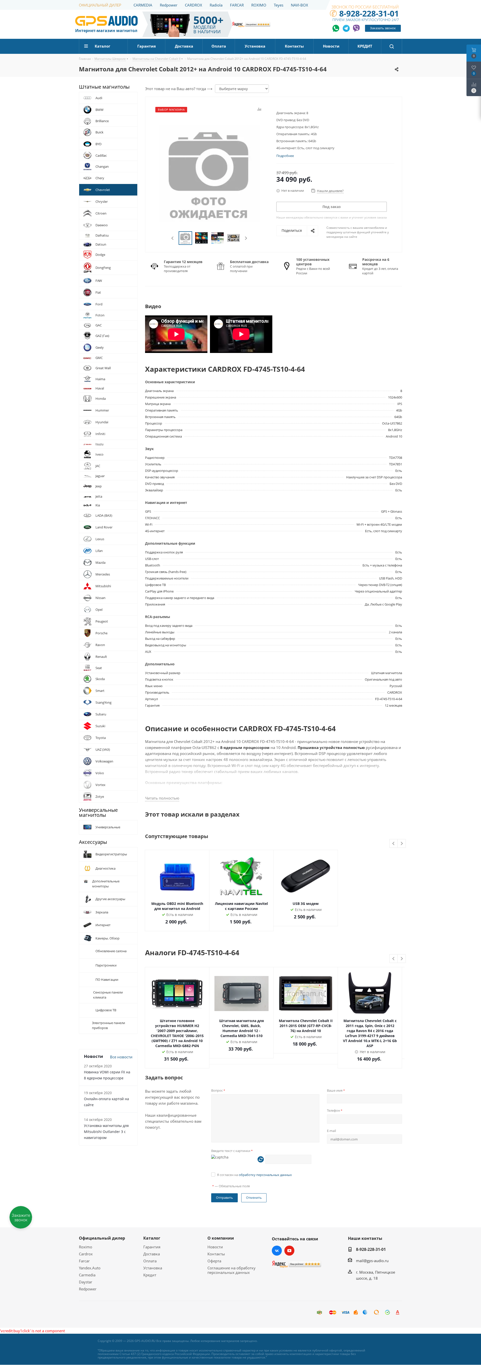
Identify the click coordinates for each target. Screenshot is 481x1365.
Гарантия (151, 1246)
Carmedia (87, 1274)
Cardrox (86, 1253)
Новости (215, 1246)
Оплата (150, 1260)
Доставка (151, 1253)
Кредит (149, 1274)
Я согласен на (254, 1175)
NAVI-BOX (299, 5)
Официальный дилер (102, 1238)
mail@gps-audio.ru (372, 1260)
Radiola (216, 5)
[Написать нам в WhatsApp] (336, 28)
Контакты (216, 1253)
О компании (220, 1238)
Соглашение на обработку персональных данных (231, 1270)
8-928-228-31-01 (369, 13)
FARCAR (237, 5)
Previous (172, 238)
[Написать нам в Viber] (356, 28)
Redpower (168, 5)
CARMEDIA (143, 5)
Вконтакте (277, 1251)
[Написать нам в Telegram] (346, 28)
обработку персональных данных (265, 1175)
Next (246, 238)
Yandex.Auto (89, 1267)
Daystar (85, 1281)
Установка (152, 1267)
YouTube (289, 1251)
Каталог (151, 1238)
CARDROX (193, 5)
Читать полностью (162, 798)
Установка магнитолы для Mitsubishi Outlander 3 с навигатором (106, 1182)
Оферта (214, 1260)
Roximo (85, 1246)
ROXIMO (258, 5)
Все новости (121, 1107)
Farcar (84, 1260)
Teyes (278, 5)
